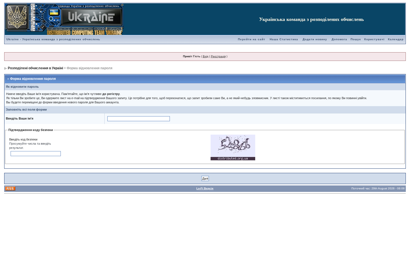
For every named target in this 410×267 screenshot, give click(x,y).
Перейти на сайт (251, 39)
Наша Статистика (284, 39)
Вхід (205, 56)
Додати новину (315, 39)
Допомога (339, 39)
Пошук (356, 39)
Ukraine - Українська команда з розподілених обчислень (53, 39)
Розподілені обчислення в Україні (35, 68)
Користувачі (374, 39)
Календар (396, 39)
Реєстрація (218, 56)
